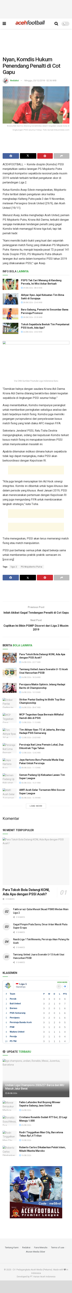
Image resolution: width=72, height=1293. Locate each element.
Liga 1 (23, 984)
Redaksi (14, 80)
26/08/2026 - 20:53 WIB (32, 332)
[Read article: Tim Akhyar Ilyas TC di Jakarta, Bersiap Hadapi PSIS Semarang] (10, 733)
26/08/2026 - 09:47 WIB (31, 707)
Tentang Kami (12, 1247)
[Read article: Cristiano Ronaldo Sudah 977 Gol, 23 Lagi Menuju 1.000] (10, 1121)
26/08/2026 (26, 1110)
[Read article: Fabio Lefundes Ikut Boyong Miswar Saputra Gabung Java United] (10, 1106)
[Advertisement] (36, 8)
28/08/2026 (12, 1093)
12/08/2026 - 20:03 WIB (31, 738)
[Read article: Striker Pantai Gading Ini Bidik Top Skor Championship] (10, 703)
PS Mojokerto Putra (31, 567)
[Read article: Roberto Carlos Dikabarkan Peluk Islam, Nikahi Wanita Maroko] (10, 1151)
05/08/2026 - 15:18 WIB (31, 798)
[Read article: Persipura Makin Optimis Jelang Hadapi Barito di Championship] (10, 688)
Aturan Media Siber (35, 1251)
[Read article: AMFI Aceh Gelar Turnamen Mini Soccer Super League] (10, 793)
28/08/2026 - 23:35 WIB (32, 317)
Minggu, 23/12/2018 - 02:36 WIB (40, 80)
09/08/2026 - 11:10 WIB (31, 768)
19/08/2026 (26, 1140)
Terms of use (57, 1247)
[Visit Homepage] (30, 23)
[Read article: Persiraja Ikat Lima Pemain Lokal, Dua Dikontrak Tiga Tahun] (10, 748)
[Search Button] (56, 23)
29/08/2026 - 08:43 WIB (32, 288)
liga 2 (14, 567)
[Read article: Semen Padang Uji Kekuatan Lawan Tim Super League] (10, 778)
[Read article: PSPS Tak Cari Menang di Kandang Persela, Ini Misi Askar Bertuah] (10, 284)
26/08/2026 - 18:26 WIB (31, 677)
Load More (36, 806)
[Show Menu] (4, 23)
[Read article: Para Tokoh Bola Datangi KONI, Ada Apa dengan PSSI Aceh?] (10, 658)
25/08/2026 (26, 1125)
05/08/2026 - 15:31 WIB (31, 783)
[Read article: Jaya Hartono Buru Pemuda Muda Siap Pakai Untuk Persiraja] (10, 763)
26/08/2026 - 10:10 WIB (31, 692)
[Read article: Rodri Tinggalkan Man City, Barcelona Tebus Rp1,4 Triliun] (10, 1136)
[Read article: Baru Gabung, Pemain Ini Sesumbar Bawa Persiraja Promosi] (10, 313)
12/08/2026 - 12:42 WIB (31, 753)
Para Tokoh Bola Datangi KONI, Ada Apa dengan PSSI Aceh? (26, 892)
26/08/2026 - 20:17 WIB (31, 662)
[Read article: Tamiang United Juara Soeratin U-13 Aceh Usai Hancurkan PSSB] (10, 673)
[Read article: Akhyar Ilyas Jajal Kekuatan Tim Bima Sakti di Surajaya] (10, 299)
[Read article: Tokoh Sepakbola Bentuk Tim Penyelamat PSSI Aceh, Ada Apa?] (10, 328)
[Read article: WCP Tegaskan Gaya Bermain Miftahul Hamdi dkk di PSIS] (10, 718)
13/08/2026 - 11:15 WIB (31, 722)
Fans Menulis (40, 1247)
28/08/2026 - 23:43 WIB (32, 302)
